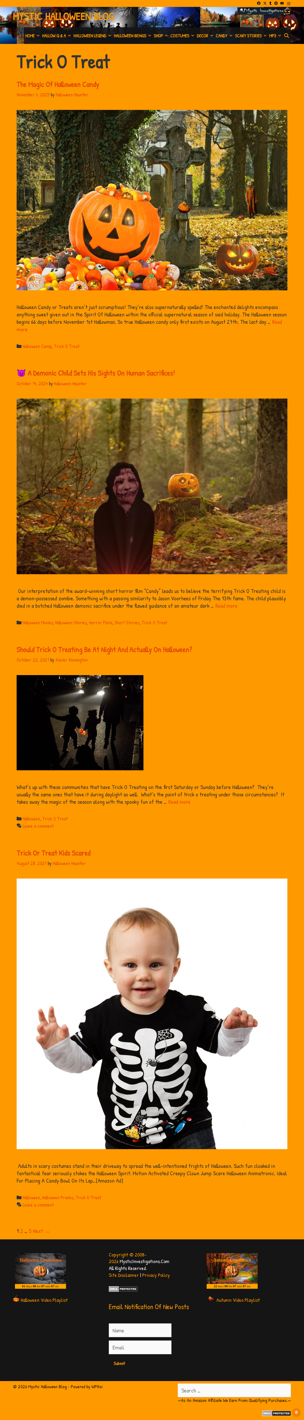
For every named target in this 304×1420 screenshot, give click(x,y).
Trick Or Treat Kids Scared (53, 853)
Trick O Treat (67, 346)
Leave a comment (38, 826)
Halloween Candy (37, 346)
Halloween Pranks (57, 1197)
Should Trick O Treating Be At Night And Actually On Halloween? (104, 649)
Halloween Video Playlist (44, 1299)
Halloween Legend (90, 36)
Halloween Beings (130, 36)
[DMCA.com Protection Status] (123, 1289)
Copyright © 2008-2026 (128, 1258)
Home (30, 36)
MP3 (272, 36)
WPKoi (97, 1386)
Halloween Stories (71, 622)
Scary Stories (248, 36)
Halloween (31, 818)
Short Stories (126, 622)
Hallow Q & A (54, 36)
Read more (226, 605)
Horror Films (100, 622)
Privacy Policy (156, 1275)
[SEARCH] (286, 35)
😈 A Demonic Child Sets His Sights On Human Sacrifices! (96, 373)
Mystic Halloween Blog (63, 16)
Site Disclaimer (124, 1275)
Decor (202, 36)
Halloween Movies (38, 622)
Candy (222, 36)
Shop (158, 36)
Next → (41, 1231)
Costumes (180, 36)
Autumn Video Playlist (238, 1299)
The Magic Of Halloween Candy (58, 84)
